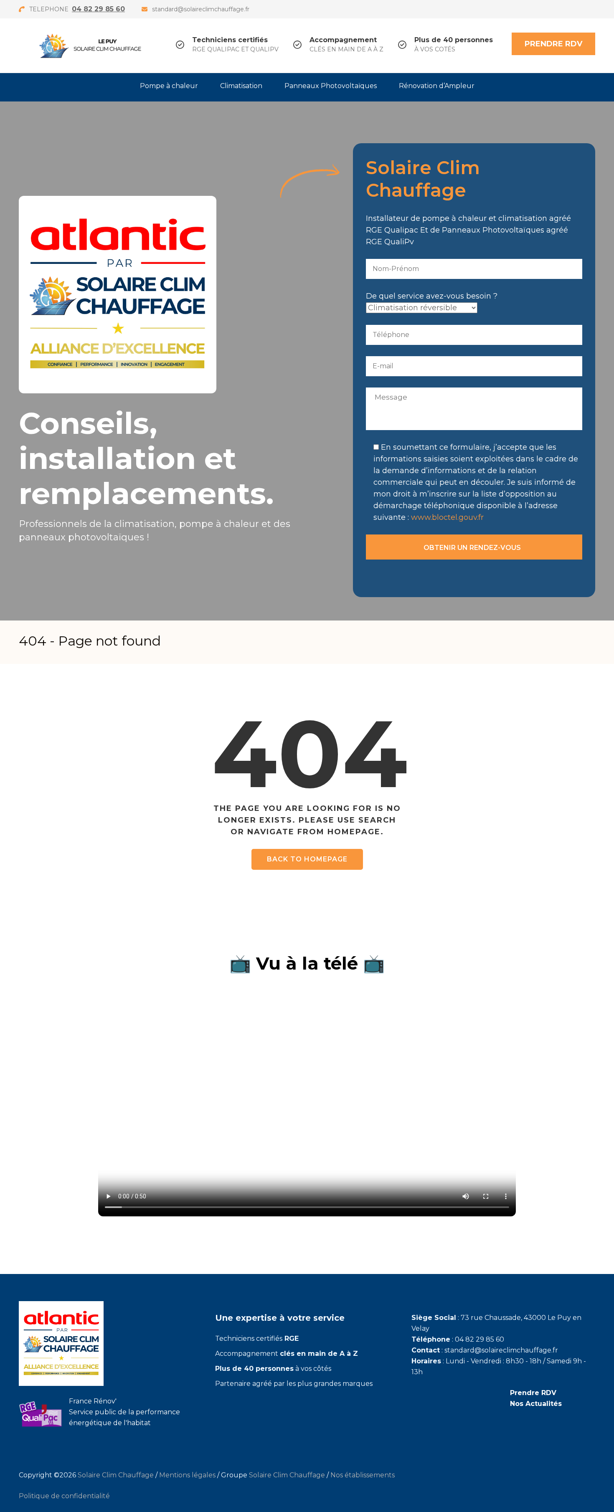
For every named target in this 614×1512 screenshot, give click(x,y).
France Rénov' (93, 1401)
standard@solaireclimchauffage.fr (200, 9)
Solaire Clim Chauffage (116, 1475)
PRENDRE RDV (553, 43)
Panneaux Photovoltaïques (330, 86)
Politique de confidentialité (64, 1496)
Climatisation (241, 86)
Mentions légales (187, 1475)
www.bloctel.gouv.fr (447, 517)
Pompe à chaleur (169, 86)
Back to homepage (307, 859)
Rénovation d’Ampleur (436, 86)
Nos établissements (362, 1475)
